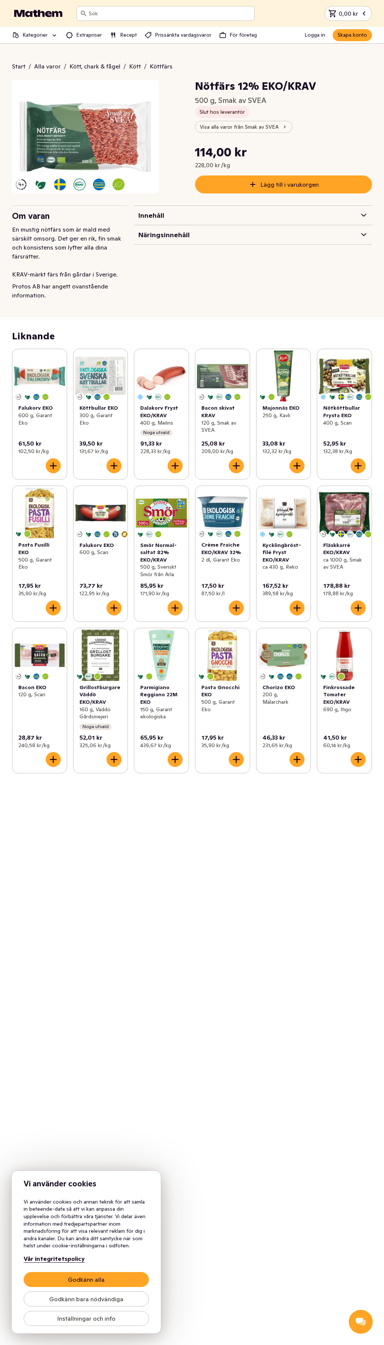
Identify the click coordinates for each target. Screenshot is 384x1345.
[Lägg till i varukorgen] (53, 465)
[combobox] (170, 13)
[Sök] (83, 13)
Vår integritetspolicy (54, 1258)
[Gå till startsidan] (38, 13)
